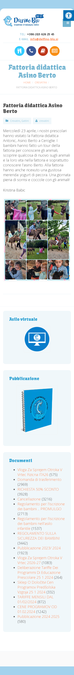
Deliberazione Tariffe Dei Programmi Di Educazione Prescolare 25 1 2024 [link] (38, 572)
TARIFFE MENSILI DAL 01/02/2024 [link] (35, 599)
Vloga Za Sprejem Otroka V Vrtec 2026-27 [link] (39, 560)
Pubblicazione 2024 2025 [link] (38, 616)
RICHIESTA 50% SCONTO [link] (38, 489)
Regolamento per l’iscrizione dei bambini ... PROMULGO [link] (41, 506)
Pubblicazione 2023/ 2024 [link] (39, 548)
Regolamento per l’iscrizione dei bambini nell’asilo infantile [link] (41, 523)
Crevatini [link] (15, 121)
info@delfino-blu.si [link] (44, 39)
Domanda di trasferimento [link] (39, 479)
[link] (68, 15)
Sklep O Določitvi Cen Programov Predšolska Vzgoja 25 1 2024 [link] (36, 587)
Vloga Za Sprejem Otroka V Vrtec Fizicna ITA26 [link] (39, 472)
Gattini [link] (25, 121)
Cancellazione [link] (29, 499)
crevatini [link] (44, 121)
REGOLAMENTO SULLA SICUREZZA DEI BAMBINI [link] (38, 536)
